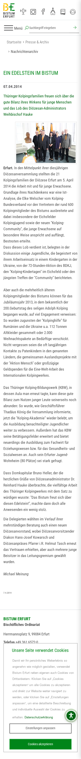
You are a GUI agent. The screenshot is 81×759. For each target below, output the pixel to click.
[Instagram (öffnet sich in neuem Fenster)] (33, 12)
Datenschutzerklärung (39, 717)
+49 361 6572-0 (27, 642)
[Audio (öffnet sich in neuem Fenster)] (23, 12)
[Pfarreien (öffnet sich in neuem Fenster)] (53, 11)
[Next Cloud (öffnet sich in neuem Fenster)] (73, 12)
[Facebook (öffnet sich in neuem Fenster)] (43, 12)
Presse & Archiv (37, 42)
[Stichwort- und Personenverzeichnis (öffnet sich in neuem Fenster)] (63, 12)
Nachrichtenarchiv (24, 51)
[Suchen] (74, 28)
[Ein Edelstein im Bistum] (46, 143)
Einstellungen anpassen (40, 728)
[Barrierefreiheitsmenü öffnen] (71, 715)
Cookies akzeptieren (40, 744)
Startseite (14, 42)
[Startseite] (9, 10)
